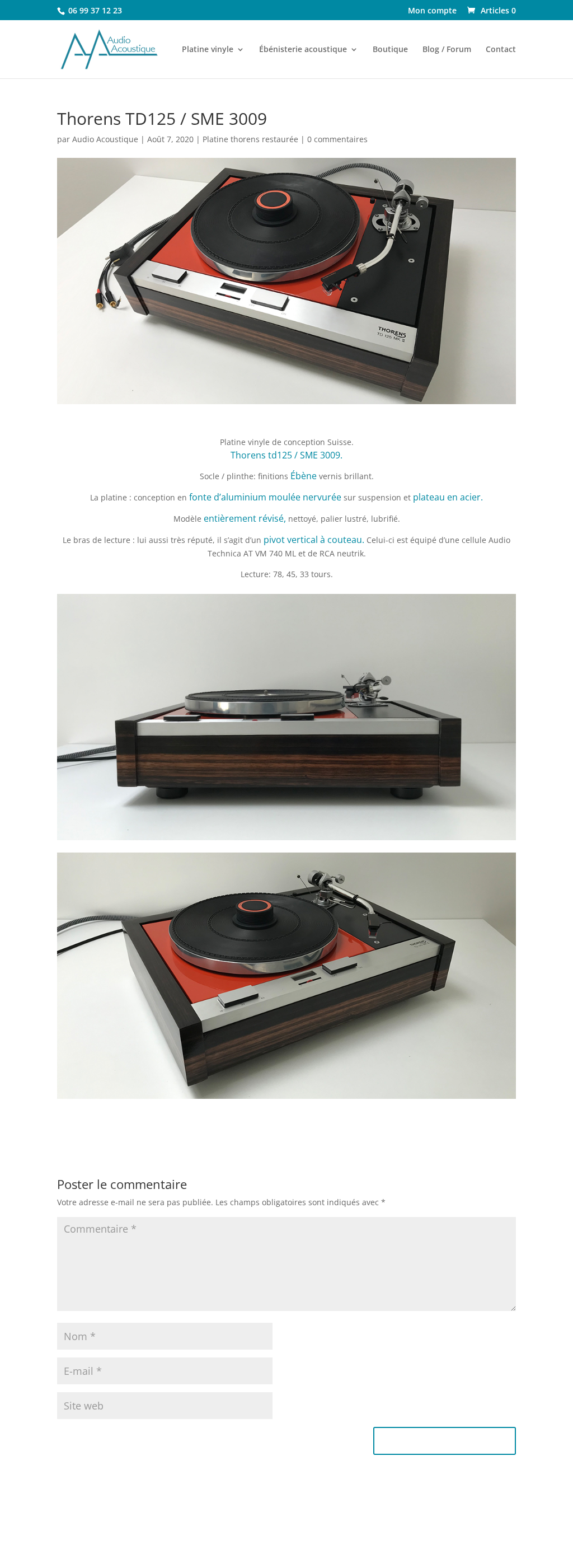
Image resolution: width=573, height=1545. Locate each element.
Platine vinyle (207, 49)
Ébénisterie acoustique (303, 49)
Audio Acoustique (105, 139)
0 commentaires (337, 139)
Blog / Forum (446, 49)
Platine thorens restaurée (250, 139)
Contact (501, 49)
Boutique (390, 49)
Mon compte (432, 11)
